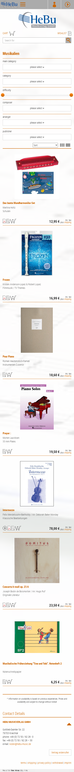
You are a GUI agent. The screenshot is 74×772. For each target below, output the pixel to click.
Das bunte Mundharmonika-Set (19, 203)
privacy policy (44, 762)
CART (5, 33)
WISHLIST (62, 33)
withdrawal (57, 762)
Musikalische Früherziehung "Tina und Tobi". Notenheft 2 (32, 663)
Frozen (6, 279)
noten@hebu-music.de (20, 744)
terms (23, 762)
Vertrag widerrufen (60, 752)
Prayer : (7, 433)
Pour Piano (8, 356)
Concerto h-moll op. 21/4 (16, 586)
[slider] (2, 95)
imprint (67, 762)
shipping (67, 222)
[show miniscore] (4, 221)
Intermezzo (8, 510)
